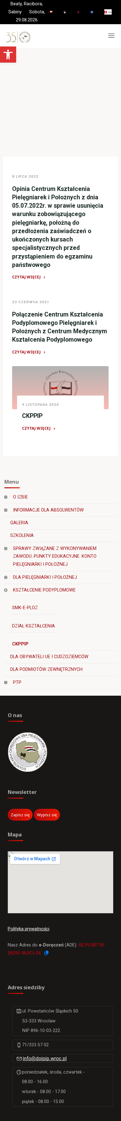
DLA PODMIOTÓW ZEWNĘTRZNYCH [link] (46, 669)
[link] (8, 55)
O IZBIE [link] (20, 497)
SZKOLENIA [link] (22, 535)
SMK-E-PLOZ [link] (25, 607)
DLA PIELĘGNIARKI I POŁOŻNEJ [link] (45, 577)
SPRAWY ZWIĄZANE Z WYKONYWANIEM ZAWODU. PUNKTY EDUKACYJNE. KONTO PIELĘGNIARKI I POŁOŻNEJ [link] (54, 556)
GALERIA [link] (19, 522)
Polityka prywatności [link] (28, 929)
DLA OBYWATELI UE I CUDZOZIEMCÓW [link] (49, 656)
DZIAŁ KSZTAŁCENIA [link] (33, 626)
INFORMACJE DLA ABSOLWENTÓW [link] (48, 510)
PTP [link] (17, 682)
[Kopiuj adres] (46, 953)
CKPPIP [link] (32, 415)
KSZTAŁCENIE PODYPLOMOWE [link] (44, 590)
